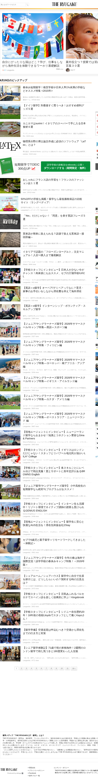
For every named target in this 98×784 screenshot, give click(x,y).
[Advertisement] (46, 700)
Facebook (32, 773)
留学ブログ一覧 (34, 776)
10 (62, 668)
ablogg (18, 773)
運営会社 (32, 768)
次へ (74, 668)
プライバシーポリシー (36, 770)
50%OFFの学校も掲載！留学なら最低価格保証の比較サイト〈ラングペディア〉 (51, 201)
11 (67, 668)
